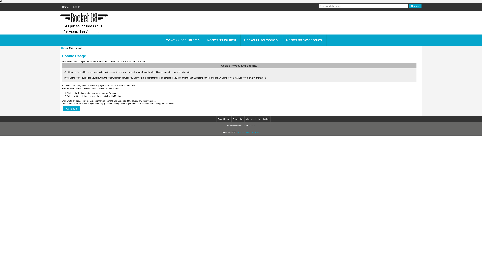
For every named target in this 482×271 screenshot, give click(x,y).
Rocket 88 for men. (222, 40)
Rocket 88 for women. (261, 40)
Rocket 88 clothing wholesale (248, 132)
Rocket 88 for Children (182, 40)
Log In (76, 7)
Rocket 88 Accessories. (304, 40)
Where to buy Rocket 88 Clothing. (257, 119)
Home (65, 7)
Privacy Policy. (238, 119)
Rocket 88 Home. (224, 119)
